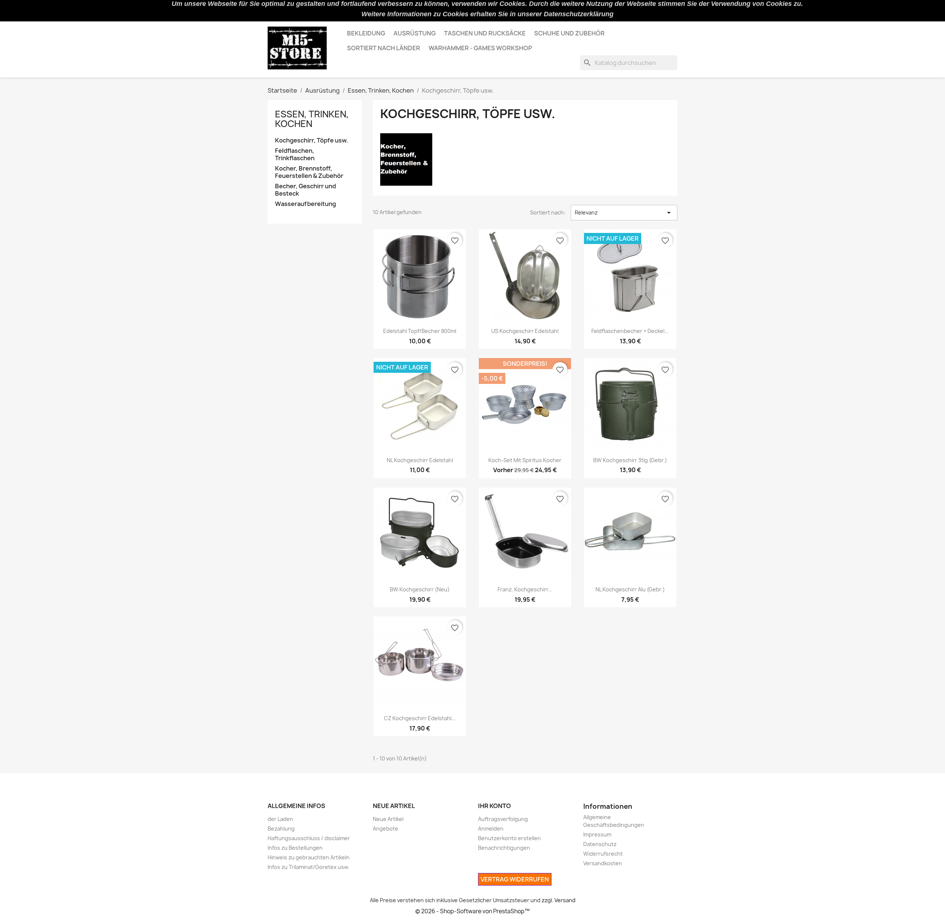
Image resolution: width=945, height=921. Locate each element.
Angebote (385, 828)
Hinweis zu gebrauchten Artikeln (309, 857)
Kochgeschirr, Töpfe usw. (311, 140)
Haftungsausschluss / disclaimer (309, 838)
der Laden (280, 818)
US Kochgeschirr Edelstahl (525, 330)
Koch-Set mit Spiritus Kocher (524, 460)
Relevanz (624, 212)
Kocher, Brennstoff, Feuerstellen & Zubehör (309, 172)
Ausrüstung (415, 33)
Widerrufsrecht (603, 853)
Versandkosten (602, 863)
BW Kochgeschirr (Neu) (420, 589)
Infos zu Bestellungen (295, 847)
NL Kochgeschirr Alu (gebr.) (630, 589)
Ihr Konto (494, 806)
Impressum (597, 834)
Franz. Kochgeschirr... (525, 589)
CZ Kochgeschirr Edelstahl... (420, 718)
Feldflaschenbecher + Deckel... (630, 330)
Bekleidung (366, 33)
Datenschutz (599, 844)
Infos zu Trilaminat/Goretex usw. (308, 866)
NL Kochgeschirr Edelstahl (420, 460)
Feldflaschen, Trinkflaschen (295, 154)
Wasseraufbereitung (305, 204)
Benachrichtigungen (504, 847)
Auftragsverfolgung (503, 818)
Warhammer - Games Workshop (480, 48)
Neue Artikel (388, 818)
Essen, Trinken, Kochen (312, 119)
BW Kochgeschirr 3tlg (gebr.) (630, 460)
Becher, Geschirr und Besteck (305, 189)
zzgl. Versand (558, 900)
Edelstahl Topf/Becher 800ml (419, 330)
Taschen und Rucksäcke (485, 33)
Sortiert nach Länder (383, 48)
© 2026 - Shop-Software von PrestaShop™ (472, 911)
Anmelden (491, 828)
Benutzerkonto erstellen (509, 838)
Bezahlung (281, 828)
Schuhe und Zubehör (569, 33)
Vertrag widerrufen (515, 879)
